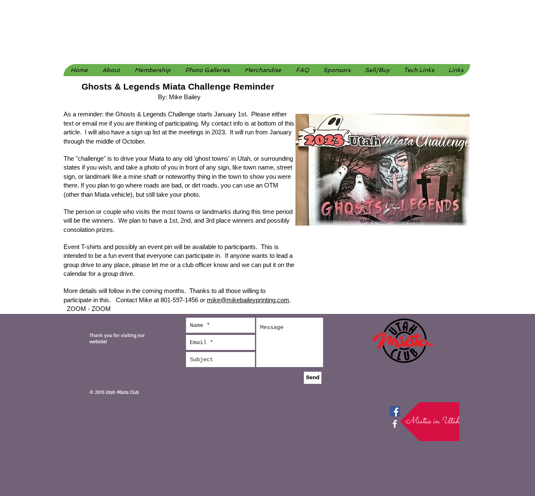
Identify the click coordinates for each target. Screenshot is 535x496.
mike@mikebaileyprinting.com (248, 299)
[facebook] (395, 424)
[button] (207, 70)
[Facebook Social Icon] (395, 411)
